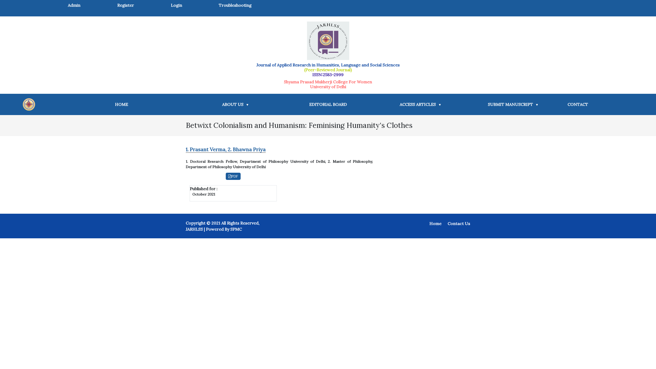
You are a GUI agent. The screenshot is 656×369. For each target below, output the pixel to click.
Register (125, 5)
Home (122, 104)
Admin (74, 5)
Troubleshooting (235, 5)
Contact (578, 104)
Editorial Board (328, 104)
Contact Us (459, 223)
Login (176, 5)
